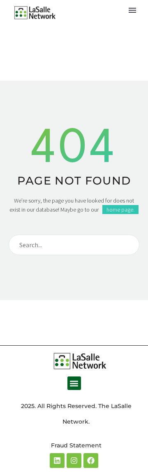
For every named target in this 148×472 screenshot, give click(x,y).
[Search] (129, 245)
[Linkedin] (57, 460)
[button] (74, 383)
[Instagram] (74, 460)
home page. (120, 209)
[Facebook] (90, 460)
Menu (132, 10)
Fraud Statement (76, 445)
